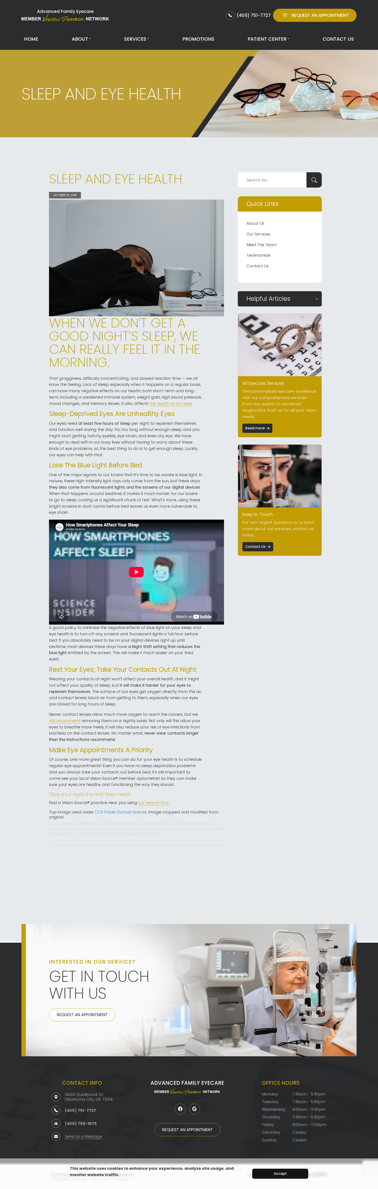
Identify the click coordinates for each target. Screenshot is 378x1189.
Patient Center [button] (267, 39)
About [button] (80, 39)
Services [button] (135, 39)
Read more (255, 428)
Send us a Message (83, 1137)
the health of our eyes (170, 403)
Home (31, 39)
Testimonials (259, 255)
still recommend (64, 720)
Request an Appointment (82, 1014)
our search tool (153, 802)
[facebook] (180, 1109)
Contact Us (338, 39)
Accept (280, 1173)
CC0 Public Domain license (121, 812)
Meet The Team (262, 244)
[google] (194, 1109)
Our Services (258, 234)
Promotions (198, 39)
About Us (255, 223)
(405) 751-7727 (80, 1110)
